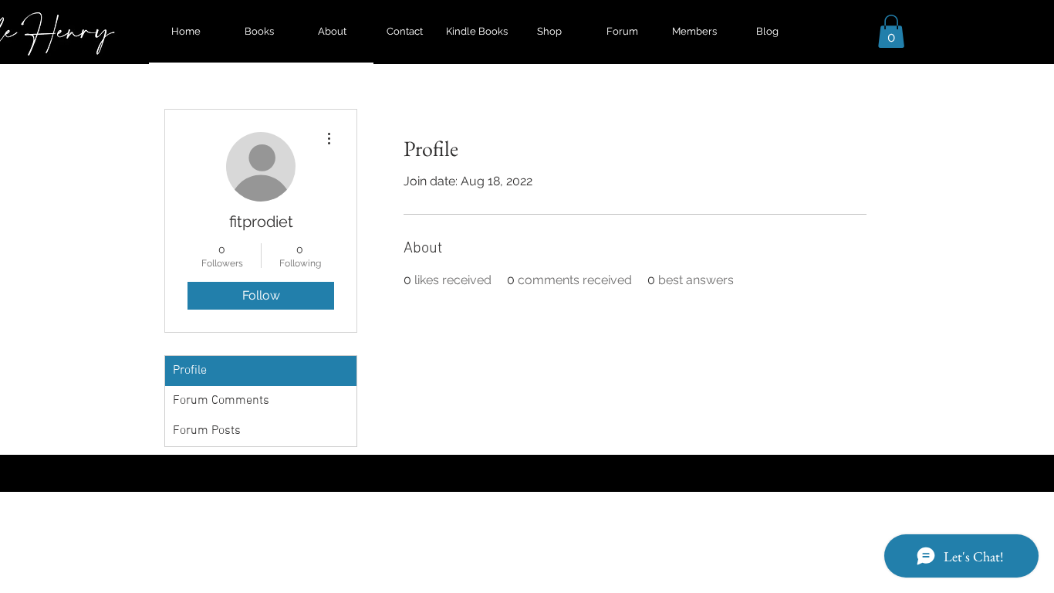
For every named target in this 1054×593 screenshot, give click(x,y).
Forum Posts (207, 431)
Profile (190, 370)
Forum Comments (221, 400)
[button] (891, 31)
